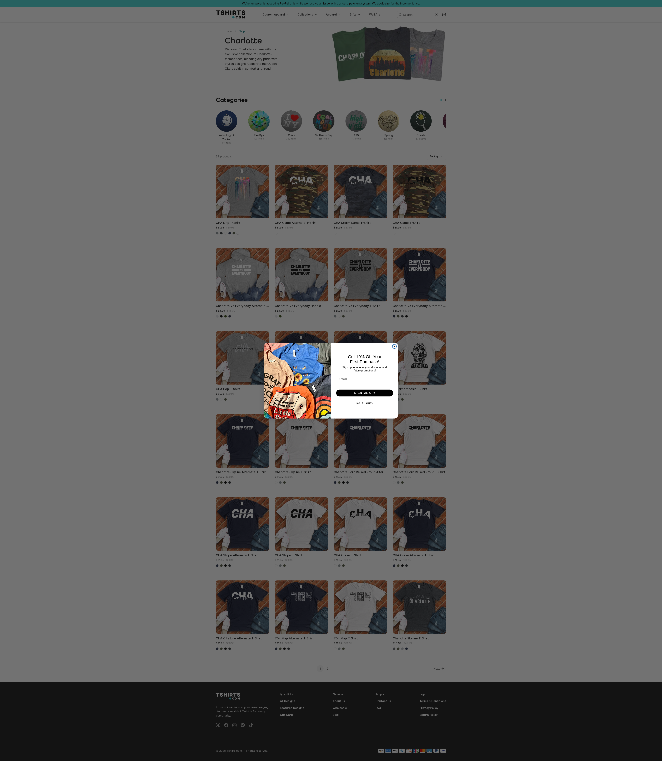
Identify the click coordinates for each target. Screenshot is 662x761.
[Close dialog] (394, 346)
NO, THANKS (365, 403)
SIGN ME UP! (364, 392)
